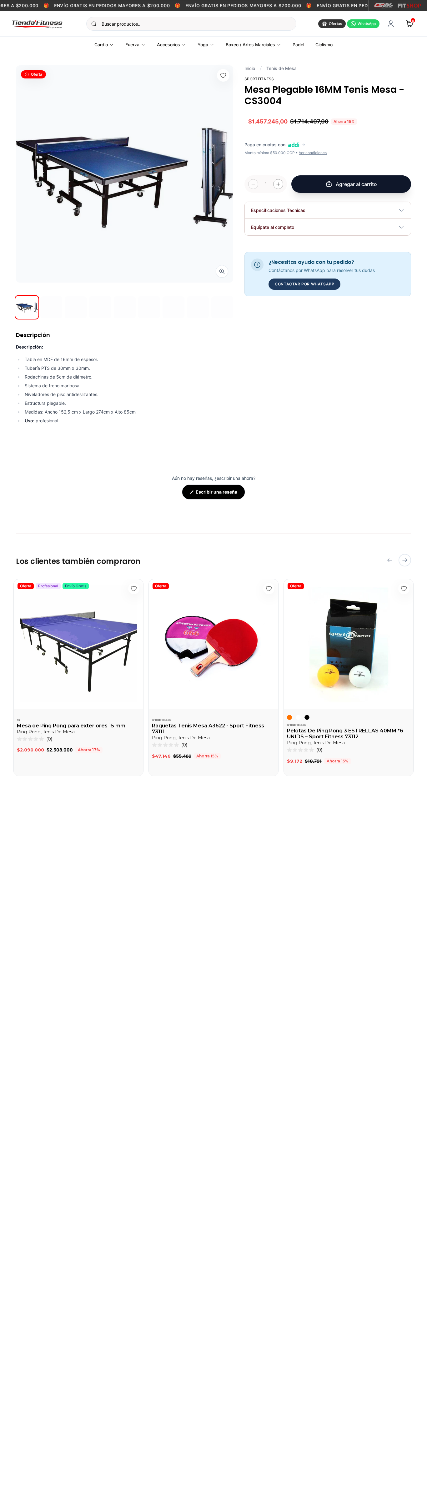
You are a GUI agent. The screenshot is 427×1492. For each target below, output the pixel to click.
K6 (18, 719)
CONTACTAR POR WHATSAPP (304, 284)
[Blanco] (298, 717)
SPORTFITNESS (161, 719)
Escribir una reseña (220, 494)
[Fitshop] (409, 5)
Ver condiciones (313, 152)
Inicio (249, 68)
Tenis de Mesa (281, 68)
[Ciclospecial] (383, 5)
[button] (34, 739)
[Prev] (390, 560)
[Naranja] (289, 717)
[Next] (405, 560)
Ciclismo (324, 44)
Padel (298, 44)
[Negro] (306, 717)
